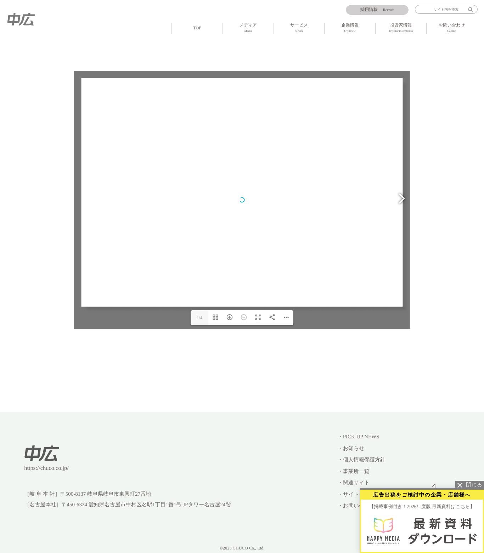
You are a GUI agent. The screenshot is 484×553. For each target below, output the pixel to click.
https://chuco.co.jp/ (46, 468)
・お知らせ (351, 448)
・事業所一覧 (354, 471)
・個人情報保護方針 (361, 460)
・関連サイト (354, 483)
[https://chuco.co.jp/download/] (422, 530)
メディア (248, 28)
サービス (299, 28)
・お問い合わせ (357, 506)
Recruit (377, 9)
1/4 (199, 317)
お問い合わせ (452, 28)
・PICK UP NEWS (358, 437)
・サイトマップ (357, 494)
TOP (197, 27)
